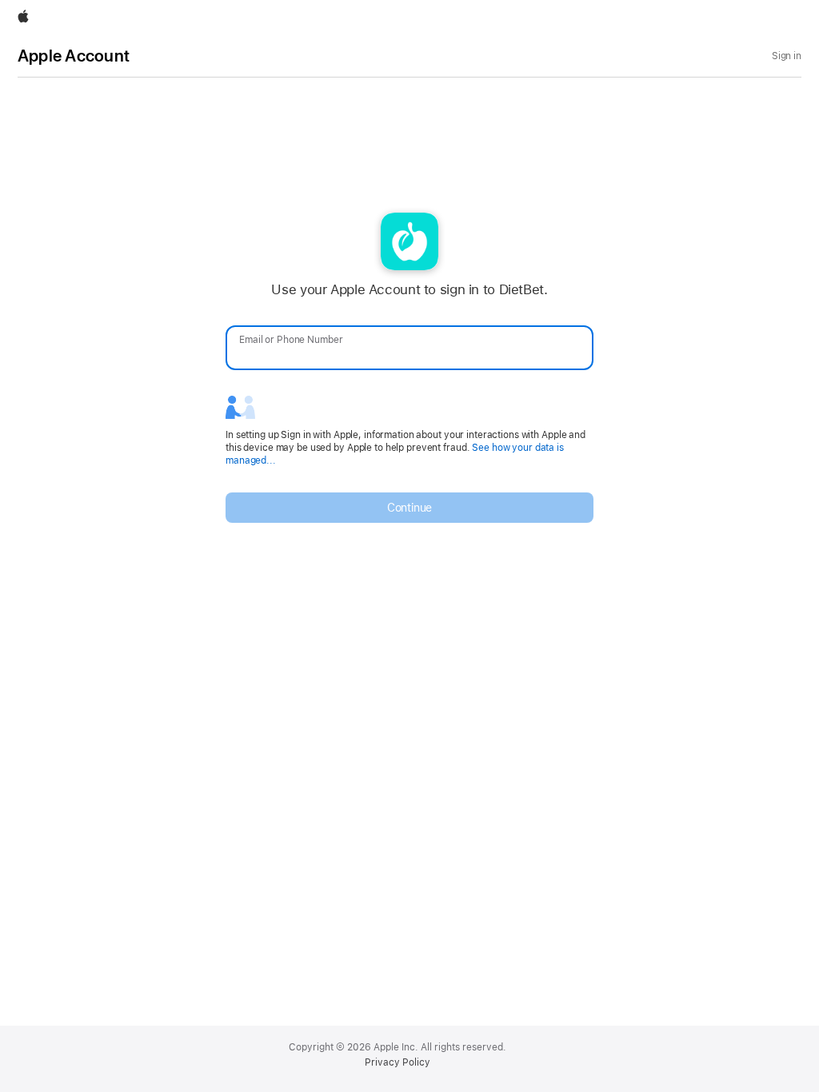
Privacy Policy (397, 1062)
